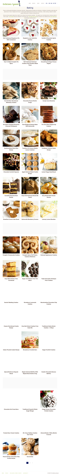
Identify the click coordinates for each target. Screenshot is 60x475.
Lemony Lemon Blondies (49, 219)
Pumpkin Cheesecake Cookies (11, 255)
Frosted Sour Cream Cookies (11, 433)
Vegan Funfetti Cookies (48, 349)
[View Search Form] (56, 3)
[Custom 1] (55, 3)
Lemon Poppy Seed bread (49, 172)
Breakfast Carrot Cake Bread (11, 219)
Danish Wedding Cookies (11, 302)
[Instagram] (50, 3)
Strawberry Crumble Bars (30, 349)
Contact (42, 3)
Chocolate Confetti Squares (11, 172)
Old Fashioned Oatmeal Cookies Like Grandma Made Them (30, 63)
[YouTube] (51, 3)
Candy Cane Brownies (49, 100)
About (38, 3)
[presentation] (11, 28)
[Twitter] (48, 3)
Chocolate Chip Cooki (33, 16)
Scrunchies (30, 456)
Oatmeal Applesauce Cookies (49, 255)
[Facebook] (46, 3)
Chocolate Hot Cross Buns (11, 409)
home (30, 3)
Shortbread (11, 16)
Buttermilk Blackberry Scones (30, 219)
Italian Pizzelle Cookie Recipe (11, 349)
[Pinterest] (53, 3)
